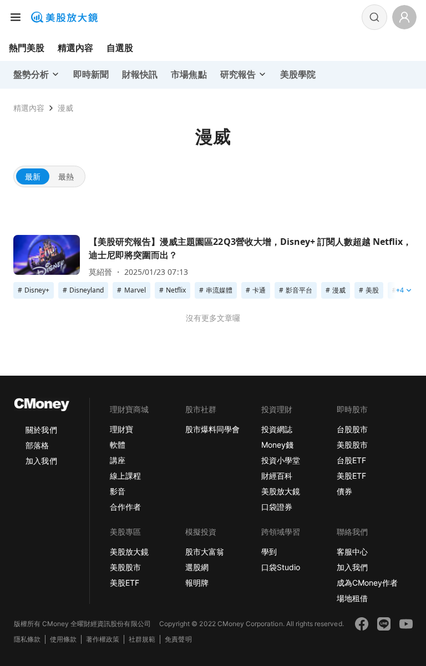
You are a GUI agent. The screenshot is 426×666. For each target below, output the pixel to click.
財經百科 (276, 475)
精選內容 (75, 48)
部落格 (37, 445)
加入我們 (41, 460)
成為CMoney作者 (367, 582)
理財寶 (121, 429)
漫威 (65, 108)
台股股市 (352, 429)
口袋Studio (280, 567)
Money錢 (277, 444)
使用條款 (63, 639)
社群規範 (142, 639)
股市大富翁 (204, 551)
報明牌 (197, 582)
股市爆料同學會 (212, 429)
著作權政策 (102, 639)
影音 (117, 491)
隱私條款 (27, 639)
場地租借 (352, 598)
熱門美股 (26, 48)
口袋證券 (276, 506)
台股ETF (351, 460)
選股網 (197, 567)
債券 (344, 491)
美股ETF (351, 475)
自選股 (119, 48)
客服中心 (352, 551)
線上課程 (125, 475)
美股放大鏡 (280, 491)
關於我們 (41, 429)
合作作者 (125, 506)
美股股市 (352, 444)
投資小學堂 (280, 460)
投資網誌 (276, 429)
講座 (117, 460)
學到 (269, 551)
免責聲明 (178, 639)
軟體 (117, 444)
